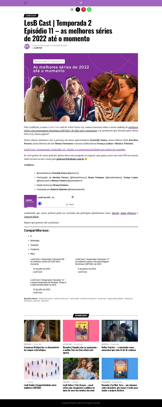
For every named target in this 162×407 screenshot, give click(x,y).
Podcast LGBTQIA (32, 301)
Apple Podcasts (62, 299)
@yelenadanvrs (75, 180)
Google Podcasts (89, 299)
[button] (26, 3)
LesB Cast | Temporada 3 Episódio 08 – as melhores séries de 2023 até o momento (48, 261)
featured (75, 299)
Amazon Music (46, 299)
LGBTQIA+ (103, 299)
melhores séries (116, 299)
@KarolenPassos (78, 177)
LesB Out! (38, 48)
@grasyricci (73, 173)
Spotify (45, 301)
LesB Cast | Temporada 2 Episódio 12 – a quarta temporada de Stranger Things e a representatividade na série (48, 282)
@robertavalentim (76, 189)
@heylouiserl (43, 180)
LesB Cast (37, 272)
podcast (129, 299)
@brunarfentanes (113, 177)
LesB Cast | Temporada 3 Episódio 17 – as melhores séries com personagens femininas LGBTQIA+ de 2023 (93, 261)
